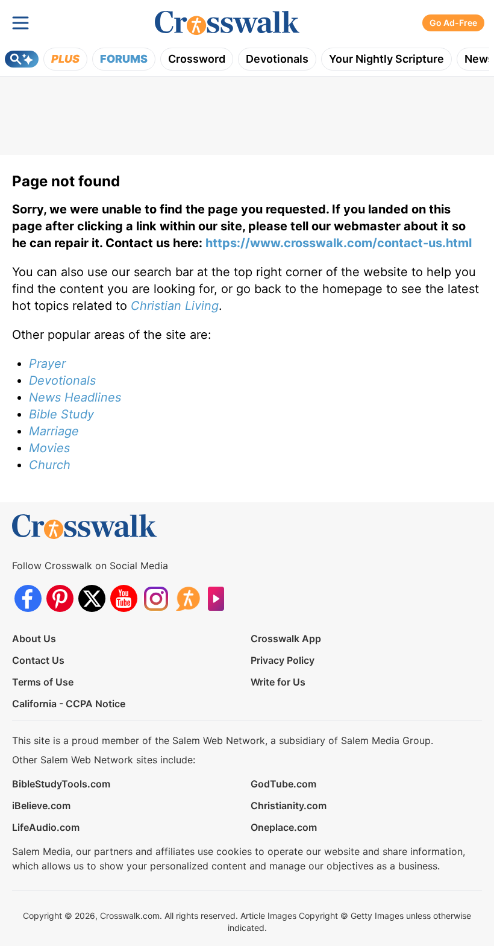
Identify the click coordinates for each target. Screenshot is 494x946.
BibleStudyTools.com (61, 784)
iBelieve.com (41, 805)
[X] (91, 598)
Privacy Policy (282, 660)
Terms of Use (42, 682)
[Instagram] (155, 598)
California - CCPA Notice (68, 704)
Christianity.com (289, 805)
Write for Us (278, 682)
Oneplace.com (284, 827)
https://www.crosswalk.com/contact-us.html (338, 243)
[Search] (22, 59)
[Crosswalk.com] (227, 23)
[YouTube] (123, 598)
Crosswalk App (286, 638)
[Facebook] (28, 598)
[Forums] (187, 598)
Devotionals (277, 58)
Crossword (196, 58)
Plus (65, 58)
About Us (34, 638)
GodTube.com (283, 784)
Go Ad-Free (453, 22)
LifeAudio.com (46, 827)
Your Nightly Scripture (386, 58)
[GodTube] (219, 598)
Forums (124, 58)
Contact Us (38, 660)
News (479, 58)
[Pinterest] (59, 598)
